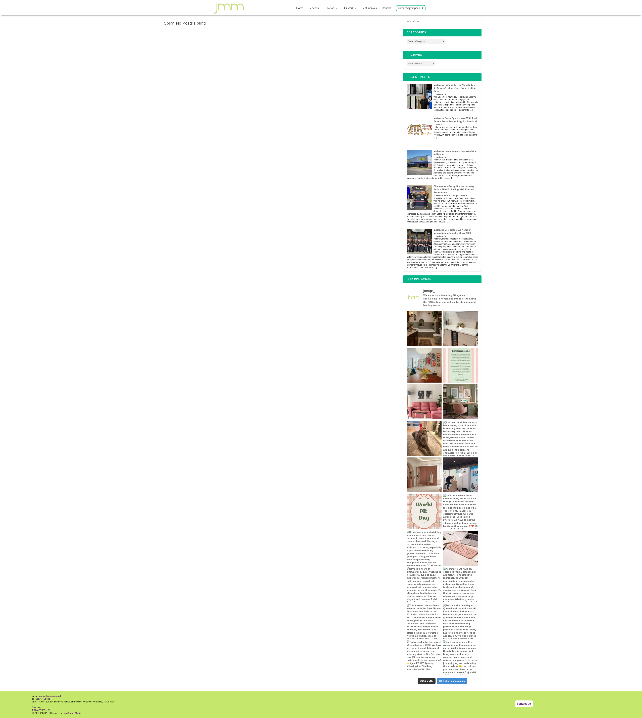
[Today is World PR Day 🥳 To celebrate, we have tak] (424, 511)
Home (299, 8)
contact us (524, 703)
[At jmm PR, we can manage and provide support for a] (460, 548)
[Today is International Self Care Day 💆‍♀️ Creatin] (424, 474)
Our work (348, 8)
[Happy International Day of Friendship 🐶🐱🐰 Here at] (424, 438)
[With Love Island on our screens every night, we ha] (460, 511)
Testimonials (369, 8)
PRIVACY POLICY (41, 710)
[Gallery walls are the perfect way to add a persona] (424, 365)
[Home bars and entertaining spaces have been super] (424, 548)
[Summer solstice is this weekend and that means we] (460, 657)
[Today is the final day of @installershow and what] (460, 621)
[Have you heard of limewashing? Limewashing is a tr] (424, 584)
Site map (36, 707)
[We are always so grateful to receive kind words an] (460, 365)
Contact (386, 8)
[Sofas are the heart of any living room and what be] (424, 401)
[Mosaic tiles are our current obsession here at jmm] (424, 328)
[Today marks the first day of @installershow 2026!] (424, 657)
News (330, 8)
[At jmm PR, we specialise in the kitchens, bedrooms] (460, 328)
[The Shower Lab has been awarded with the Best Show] (424, 621)
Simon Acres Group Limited (451, 195)
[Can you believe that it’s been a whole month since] (460, 474)
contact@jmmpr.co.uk (410, 8)
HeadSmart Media (72, 713)
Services (313, 8)
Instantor (441, 94)
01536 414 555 (43, 699)
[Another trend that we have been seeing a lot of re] (460, 438)
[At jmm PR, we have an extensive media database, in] (460, 401)
